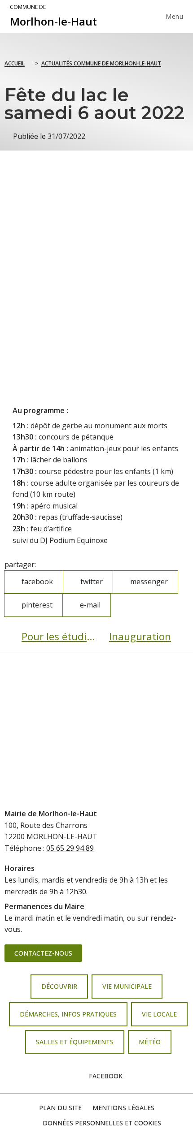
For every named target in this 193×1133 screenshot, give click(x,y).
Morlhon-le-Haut (53, 16)
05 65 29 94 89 (70, 848)
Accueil (14, 63)
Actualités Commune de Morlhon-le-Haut (101, 63)
